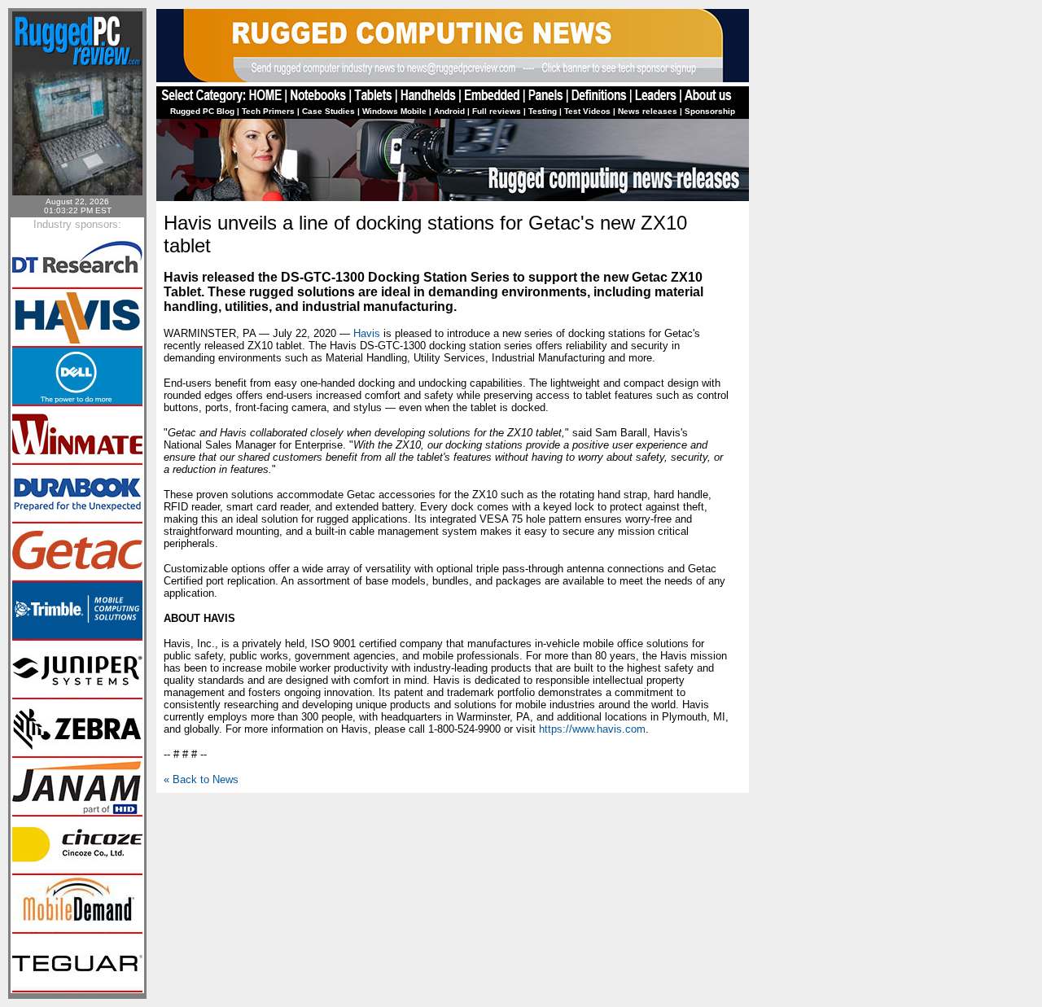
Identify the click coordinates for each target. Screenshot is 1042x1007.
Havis (366, 333)
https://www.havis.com (592, 729)
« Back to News (201, 779)
